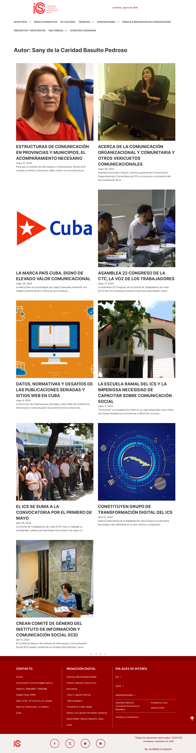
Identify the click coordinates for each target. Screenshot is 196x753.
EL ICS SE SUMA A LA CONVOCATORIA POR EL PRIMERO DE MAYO (54, 512)
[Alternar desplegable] (30, 22)
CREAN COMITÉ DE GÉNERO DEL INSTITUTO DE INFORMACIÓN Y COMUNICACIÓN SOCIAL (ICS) (49, 629)
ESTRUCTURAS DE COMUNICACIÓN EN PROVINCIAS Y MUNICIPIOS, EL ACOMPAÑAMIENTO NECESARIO (52, 152)
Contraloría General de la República (127, 708)
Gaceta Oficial (157, 707)
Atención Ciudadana (83, 30)
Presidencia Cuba (159, 702)
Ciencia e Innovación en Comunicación (146, 21)
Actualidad (67, 21)
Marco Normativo (45, 21)
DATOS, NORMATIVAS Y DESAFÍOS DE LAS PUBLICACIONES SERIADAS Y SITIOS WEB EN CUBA (54, 389)
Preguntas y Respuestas (30, 30)
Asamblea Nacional (125, 702)
